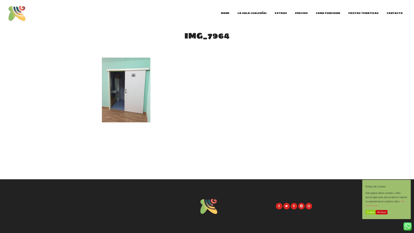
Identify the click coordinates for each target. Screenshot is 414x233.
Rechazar (381, 212)
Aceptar (370, 212)
